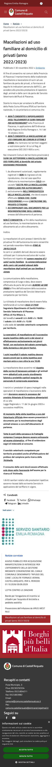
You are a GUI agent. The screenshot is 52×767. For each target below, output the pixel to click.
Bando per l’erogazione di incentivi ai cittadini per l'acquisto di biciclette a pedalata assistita (22, 599)
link (11, 744)
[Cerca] (46, 12)
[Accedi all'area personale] (41, 3)
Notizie (16, 23)
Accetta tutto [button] (26, 750)
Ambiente (40, 67)
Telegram (12, 503)
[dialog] (26, 743)
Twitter (23, 500)
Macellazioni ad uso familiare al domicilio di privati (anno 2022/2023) (25, 619)
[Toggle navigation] (5, 12)
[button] (26, 762)
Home (6, 23)
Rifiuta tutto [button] (26, 756)
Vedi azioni (7, 510)
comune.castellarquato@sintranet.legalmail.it (27, 708)
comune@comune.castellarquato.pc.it (23, 701)
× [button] (49, 722)
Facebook (11, 500)
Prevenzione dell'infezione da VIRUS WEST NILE (25, 610)
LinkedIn (25, 503)
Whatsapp (35, 500)
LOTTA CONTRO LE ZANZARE (19, 590)
